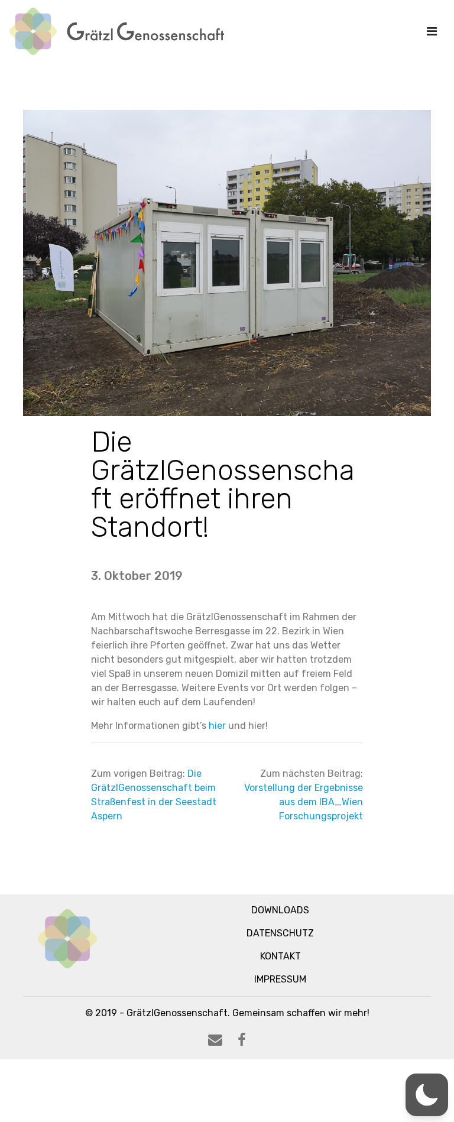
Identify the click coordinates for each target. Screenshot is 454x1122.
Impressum (280, 979)
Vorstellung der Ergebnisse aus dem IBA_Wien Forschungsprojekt (303, 802)
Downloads (280, 910)
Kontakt (280, 956)
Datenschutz (280, 933)
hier (217, 725)
